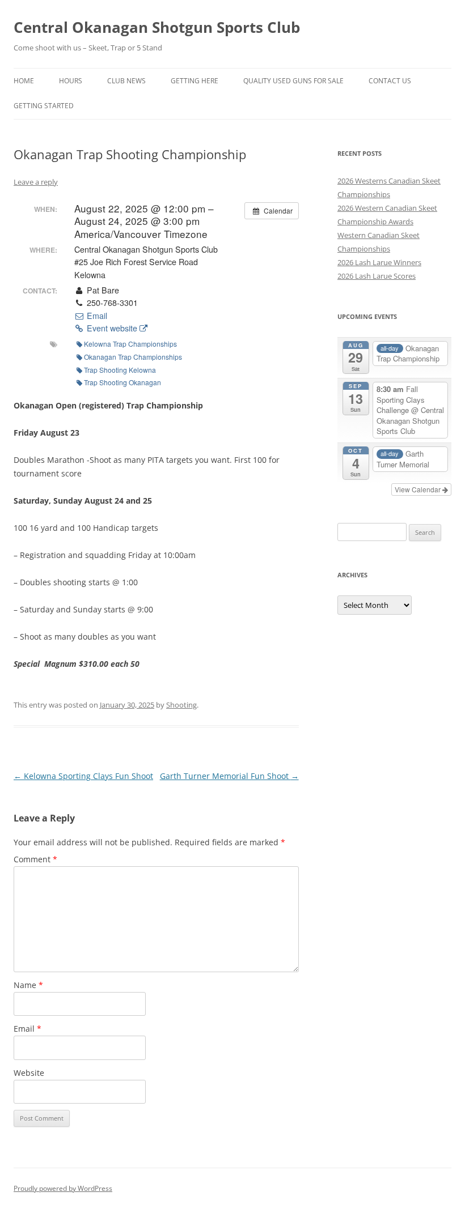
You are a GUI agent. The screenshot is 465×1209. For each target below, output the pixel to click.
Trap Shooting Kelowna (120, 369)
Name (28, 985)
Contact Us (390, 81)
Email (95, 315)
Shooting (181, 705)
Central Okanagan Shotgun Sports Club (157, 27)
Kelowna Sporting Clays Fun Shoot (83, 775)
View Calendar (418, 489)
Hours (70, 81)
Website (29, 1072)
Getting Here (194, 81)
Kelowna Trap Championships (130, 343)
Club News (126, 81)
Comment (35, 859)
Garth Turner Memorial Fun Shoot (229, 775)
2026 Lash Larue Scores (376, 276)
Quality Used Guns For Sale (293, 81)
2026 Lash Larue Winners (379, 262)
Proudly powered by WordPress (63, 1188)
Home (24, 81)
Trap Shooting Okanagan (122, 382)
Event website (112, 328)
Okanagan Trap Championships (133, 356)
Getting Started (44, 105)
